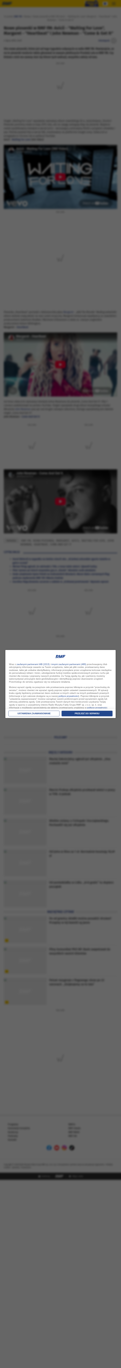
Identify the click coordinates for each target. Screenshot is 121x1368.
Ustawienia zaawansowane (34, 713)
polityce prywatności (68, 696)
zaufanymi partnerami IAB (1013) (33, 664)
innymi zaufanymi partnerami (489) (68, 664)
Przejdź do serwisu (87, 713)
